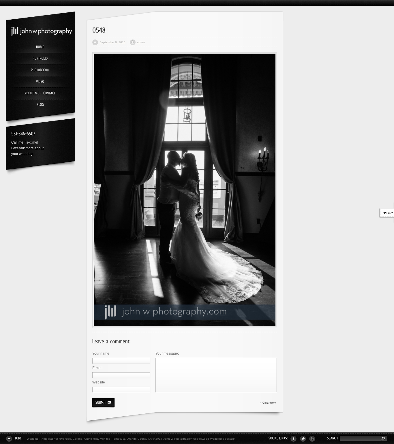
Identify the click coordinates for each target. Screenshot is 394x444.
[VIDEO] (40, 82)
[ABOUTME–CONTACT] (40, 93)
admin (141, 42)
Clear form (269, 402)
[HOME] (40, 47)
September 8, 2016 (112, 42)
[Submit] (104, 402)
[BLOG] (40, 103)
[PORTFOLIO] (40, 59)
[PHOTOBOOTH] (40, 70)
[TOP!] (13, 438)
